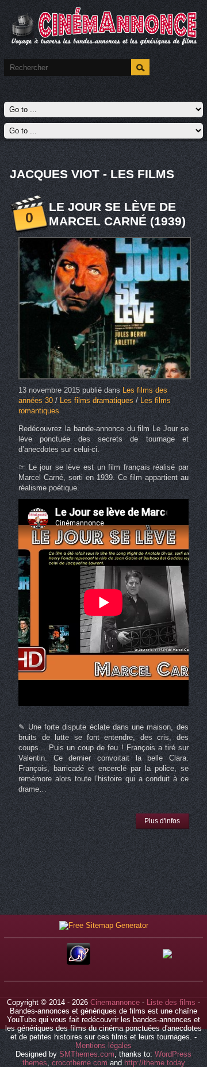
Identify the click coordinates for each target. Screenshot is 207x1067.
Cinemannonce (115, 1002)
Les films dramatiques (96, 400)
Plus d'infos (162, 821)
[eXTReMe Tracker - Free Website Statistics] (78, 962)
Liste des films (171, 1002)
